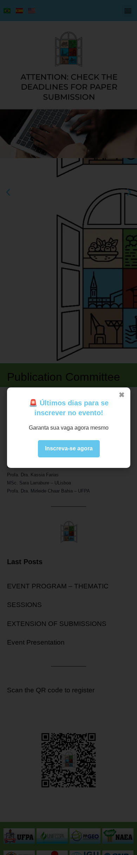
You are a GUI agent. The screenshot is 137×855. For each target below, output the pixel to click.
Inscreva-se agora (68, 448)
